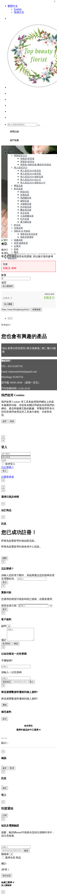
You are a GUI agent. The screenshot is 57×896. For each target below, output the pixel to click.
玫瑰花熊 (18, 228)
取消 (12, 768)
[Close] (2, 738)
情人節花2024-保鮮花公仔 (32, 183)
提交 (5, 582)
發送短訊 (7, 682)
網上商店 (12, 152)
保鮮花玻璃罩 (27, 237)
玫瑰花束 (24, 195)
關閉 (5, 558)
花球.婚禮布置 (21, 243)
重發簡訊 (20, 682)
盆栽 (16, 249)
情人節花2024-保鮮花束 (31, 177)
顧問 (3, 626)
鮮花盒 (17, 225)
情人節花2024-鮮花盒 (30, 170)
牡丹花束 (24, 219)
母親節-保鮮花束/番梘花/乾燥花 (35, 164)
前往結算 (7, 875)
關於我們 (12, 255)
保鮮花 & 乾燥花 (22, 231)
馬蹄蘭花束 (25, 198)
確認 (16, 643)
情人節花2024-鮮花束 (30, 173)
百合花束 (24, 213)
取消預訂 (7, 643)
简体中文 (19, 12)
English (18, 9)
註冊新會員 (7, 476)
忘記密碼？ (7, 467)
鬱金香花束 (25, 210)
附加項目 (24, 192)
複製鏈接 (36, 309)
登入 (5, 471)
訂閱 (5, 815)
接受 (5, 421)
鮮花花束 (18, 189)
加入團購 (8, 304)
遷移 (5, 705)
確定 (5, 768)
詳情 (10, 318)
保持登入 (9, 464)
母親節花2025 (20, 155)
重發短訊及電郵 (12, 850)
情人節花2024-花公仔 (30, 180)
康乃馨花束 (25, 222)
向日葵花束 (25, 207)
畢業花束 (18, 186)
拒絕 (12, 421)
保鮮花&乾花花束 (29, 234)
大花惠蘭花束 (27, 216)
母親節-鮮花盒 (27, 161)
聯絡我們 (12, 258)
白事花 (17, 246)
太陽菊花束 (25, 204)
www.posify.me (12, 432)
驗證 (26, 850)
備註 (3, 640)
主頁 (10, 149)
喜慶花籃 (18, 240)
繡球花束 (24, 201)
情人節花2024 (20, 167)
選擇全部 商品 (12, 857)
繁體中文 (13, 6)
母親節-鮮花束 (27, 158)
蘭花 (16, 252)
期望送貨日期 (9, 605)
